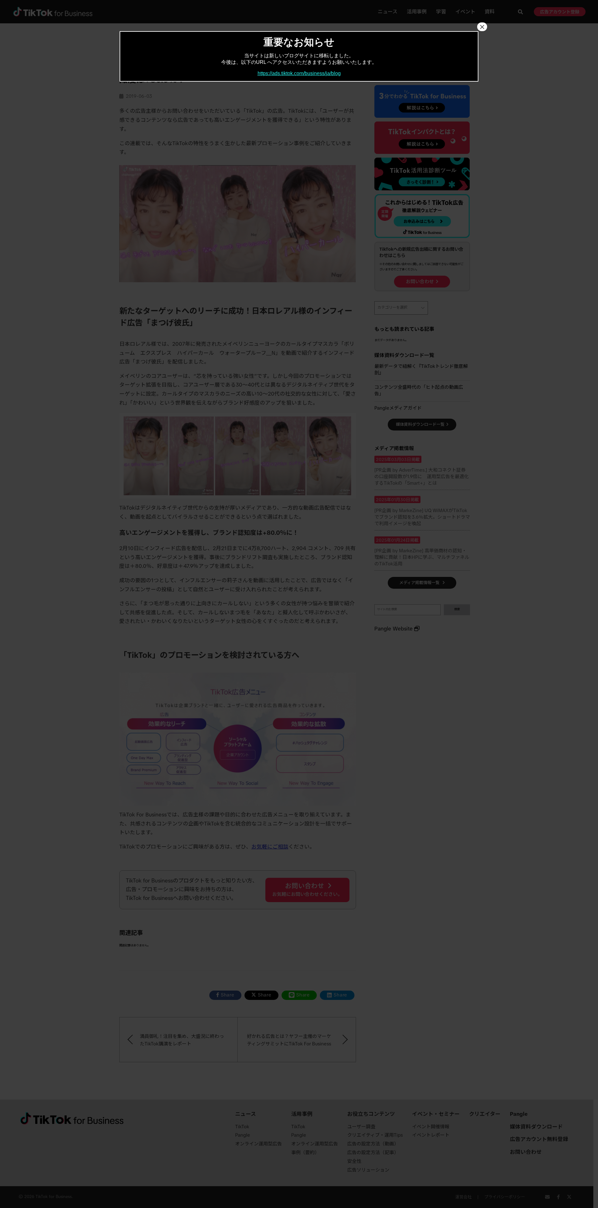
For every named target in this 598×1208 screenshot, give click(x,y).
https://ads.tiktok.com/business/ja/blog (299, 73)
